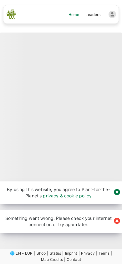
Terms (104, 253)
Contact (74, 259)
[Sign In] (112, 14)
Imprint (71, 253)
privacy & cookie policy (67, 195)
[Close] (117, 192)
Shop (41, 253)
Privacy (88, 253)
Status (55, 253)
